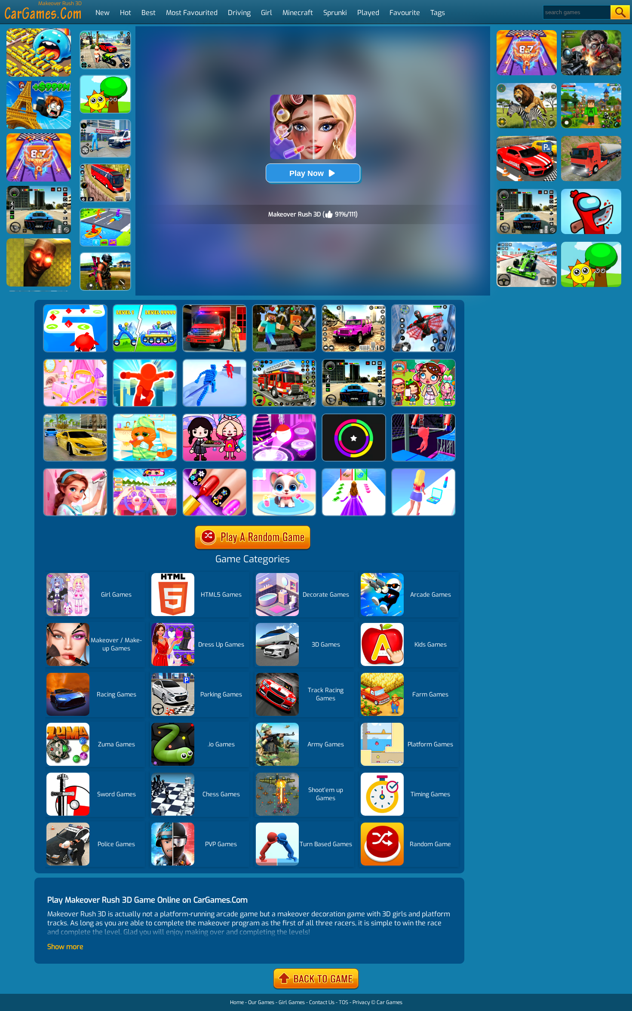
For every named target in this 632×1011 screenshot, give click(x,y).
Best (148, 12)
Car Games (389, 1002)
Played (368, 12)
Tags (437, 12)
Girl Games (292, 1002)
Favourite (405, 12)
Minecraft (297, 12)
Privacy (361, 1002)
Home (237, 1002)
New (102, 12)
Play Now (306, 173)
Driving (239, 12)
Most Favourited (192, 12)
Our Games (261, 1002)
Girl (266, 12)
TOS (343, 1002)
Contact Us (321, 1002)
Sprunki (335, 12)
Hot (125, 12)
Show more (65, 946)
